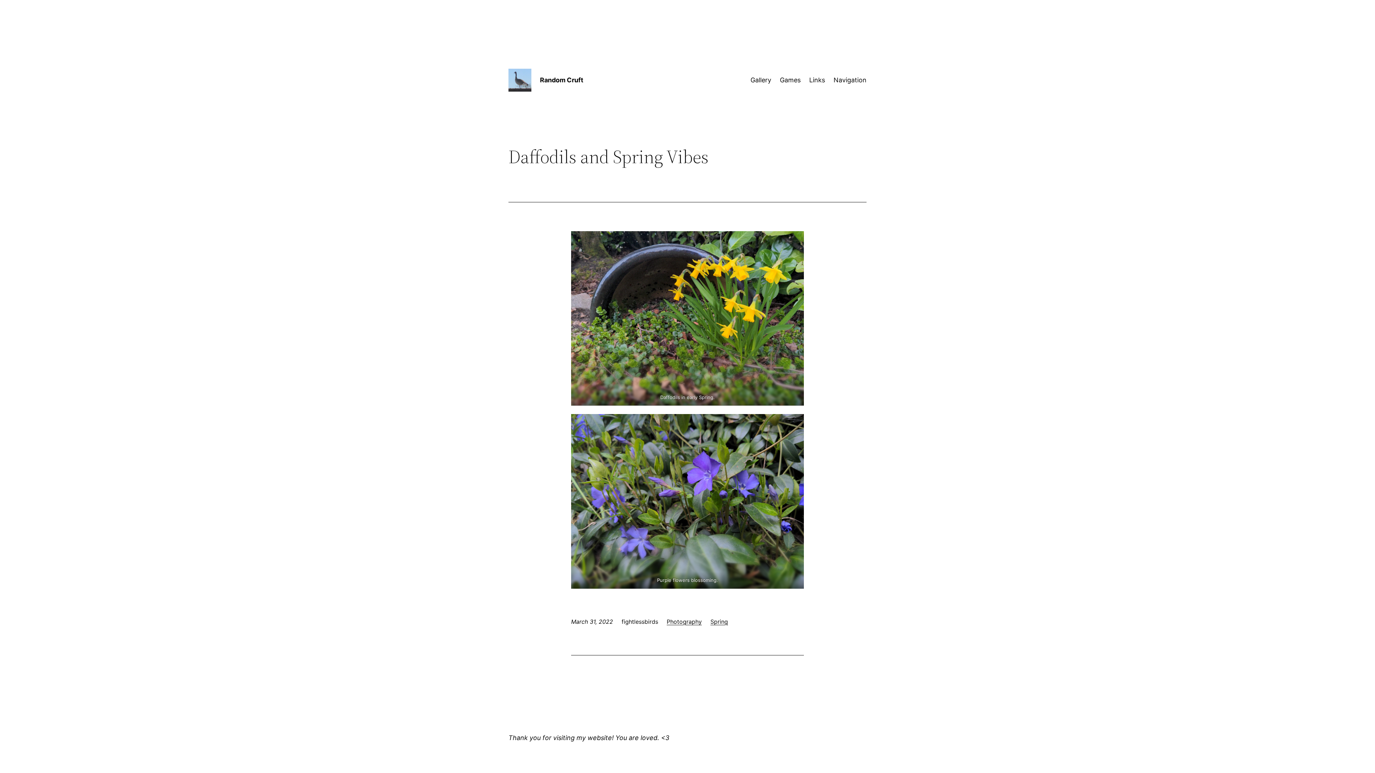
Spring (719, 621)
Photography (684, 621)
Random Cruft (561, 80)
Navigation (850, 80)
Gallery (761, 80)
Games (790, 80)
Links (817, 80)
